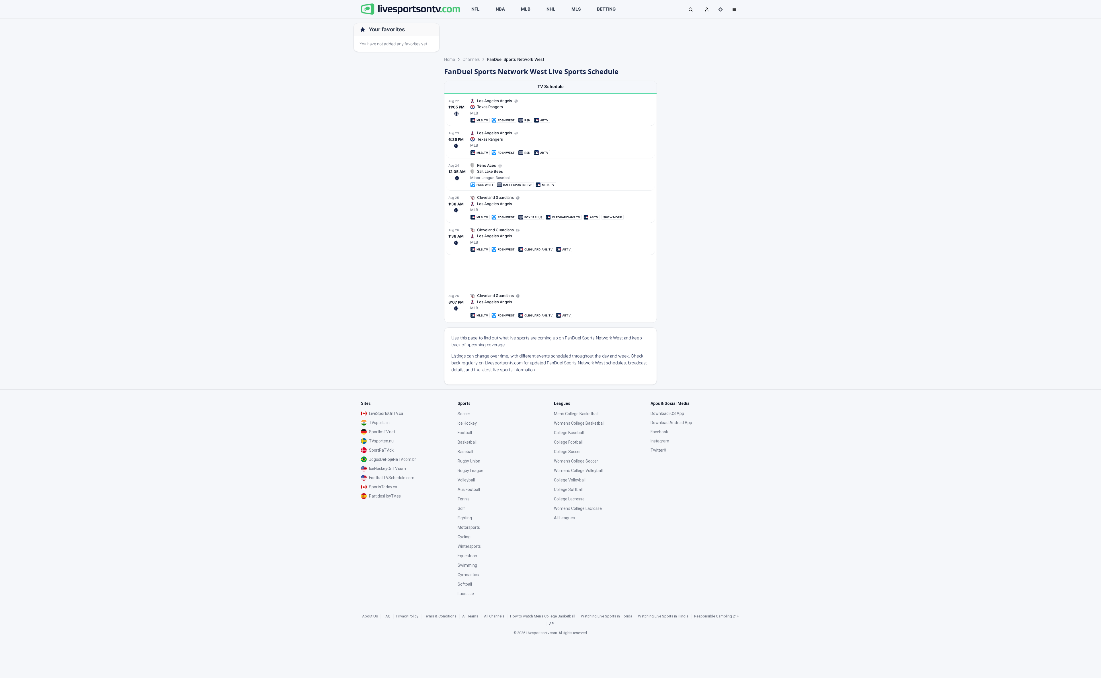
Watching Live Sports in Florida (606, 616)
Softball (465, 584)
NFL (475, 9)
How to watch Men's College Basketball (542, 616)
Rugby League (470, 470)
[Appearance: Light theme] (720, 9)
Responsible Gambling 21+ (716, 616)
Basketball (467, 442)
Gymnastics (468, 574)
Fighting (465, 518)
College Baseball (569, 432)
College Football (568, 442)
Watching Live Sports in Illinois (663, 616)
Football (465, 432)
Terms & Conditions (440, 616)
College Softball (568, 489)
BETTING (606, 9)
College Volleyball (569, 480)
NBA (500, 9)
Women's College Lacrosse (578, 508)
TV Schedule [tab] (550, 86)
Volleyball (466, 480)
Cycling (464, 537)
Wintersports (469, 546)
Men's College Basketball (576, 413)
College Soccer (567, 451)
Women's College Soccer (576, 461)
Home (449, 59)
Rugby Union (469, 461)
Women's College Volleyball (578, 470)
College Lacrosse (569, 499)
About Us (370, 616)
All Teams (470, 616)
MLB (525, 9)
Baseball (465, 451)
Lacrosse (466, 593)
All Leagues (564, 518)
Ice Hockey (467, 423)
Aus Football (469, 489)
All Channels (494, 616)
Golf (461, 508)
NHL (550, 9)
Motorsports (469, 527)
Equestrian (467, 555)
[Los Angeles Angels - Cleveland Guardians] (550, 207)
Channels (471, 59)
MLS (576, 9)
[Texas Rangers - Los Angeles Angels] (550, 110)
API (552, 623)
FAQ (387, 616)
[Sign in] (706, 9)
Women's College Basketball (579, 423)
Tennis (464, 499)
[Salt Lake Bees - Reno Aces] (550, 175)
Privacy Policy (407, 616)
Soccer (464, 413)
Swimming (467, 565)
